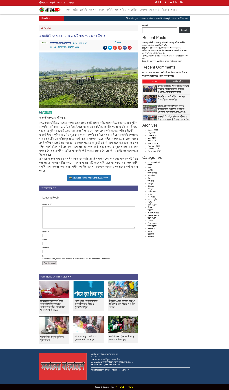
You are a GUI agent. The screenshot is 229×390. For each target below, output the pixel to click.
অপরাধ (101, 9)
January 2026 (153, 148)
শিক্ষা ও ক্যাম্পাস (153, 223)
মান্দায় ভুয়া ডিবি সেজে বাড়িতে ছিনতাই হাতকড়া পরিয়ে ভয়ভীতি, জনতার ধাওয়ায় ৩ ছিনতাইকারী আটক (166, 18)
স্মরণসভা (151, 236)
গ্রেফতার (150, 189)
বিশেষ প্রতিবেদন (153, 212)
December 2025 (154, 151)
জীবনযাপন (151, 197)
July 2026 (152, 133)
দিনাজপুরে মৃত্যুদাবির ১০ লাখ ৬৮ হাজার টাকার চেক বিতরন (162, 61)
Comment (47, 204)
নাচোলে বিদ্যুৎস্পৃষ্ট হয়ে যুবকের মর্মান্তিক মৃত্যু (85, 338)
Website (45, 247)
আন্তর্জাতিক (133, 9)
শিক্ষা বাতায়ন (152, 226)
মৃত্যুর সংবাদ (152, 218)
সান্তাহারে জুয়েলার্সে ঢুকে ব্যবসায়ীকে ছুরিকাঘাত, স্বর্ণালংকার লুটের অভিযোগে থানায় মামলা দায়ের (52, 306)
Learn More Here (149, 72)
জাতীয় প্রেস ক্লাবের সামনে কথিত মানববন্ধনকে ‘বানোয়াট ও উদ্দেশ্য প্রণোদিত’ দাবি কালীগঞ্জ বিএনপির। (164, 51)
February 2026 (154, 146)
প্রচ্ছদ (68, 9)
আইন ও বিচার (120, 9)
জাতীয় (75, 9)
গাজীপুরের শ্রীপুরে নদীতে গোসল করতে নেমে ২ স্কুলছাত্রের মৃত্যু (86, 304)
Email (45, 240)
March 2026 (153, 143)
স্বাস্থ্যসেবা (151, 234)
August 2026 (153, 130)
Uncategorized (154, 162)
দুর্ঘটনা (48, 28)
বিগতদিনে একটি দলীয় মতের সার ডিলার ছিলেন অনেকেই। (161, 48)
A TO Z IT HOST (125, 386)
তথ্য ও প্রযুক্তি (154, 9)
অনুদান (150, 165)
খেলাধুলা (143, 9)
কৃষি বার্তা (151, 181)
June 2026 (152, 135)
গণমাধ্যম (151, 186)
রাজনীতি (83, 9)
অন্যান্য (174, 9)
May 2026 (152, 138)
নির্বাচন (150, 207)
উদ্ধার (149, 178)
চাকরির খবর (152, 191)
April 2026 (152, 141)
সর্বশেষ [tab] (154, 81)
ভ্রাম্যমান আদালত (153, 215)
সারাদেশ (92, 9)
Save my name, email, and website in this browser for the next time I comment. (76, 258)
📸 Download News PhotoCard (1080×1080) (88, 178)
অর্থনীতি (109, 9)
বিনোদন (165, 9)
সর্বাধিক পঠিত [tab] (178, 81)
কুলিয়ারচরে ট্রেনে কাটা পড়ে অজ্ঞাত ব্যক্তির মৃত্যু (121, 338)
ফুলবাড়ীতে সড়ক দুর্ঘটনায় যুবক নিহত (52, 339)
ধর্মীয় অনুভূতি (152, 205)
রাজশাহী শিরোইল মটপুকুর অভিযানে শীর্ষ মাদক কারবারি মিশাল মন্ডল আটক (173, 118)
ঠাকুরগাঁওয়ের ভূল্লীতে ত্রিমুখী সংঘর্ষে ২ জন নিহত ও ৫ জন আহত (122, 304)
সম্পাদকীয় (151, 228)
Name (45, 232)
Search (145, 25)
